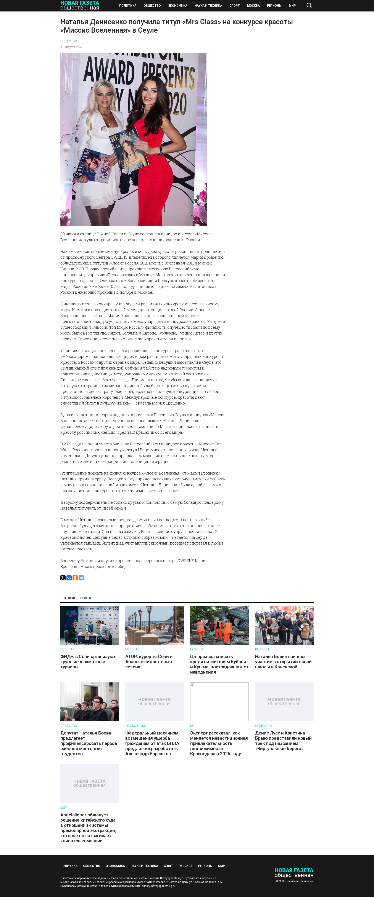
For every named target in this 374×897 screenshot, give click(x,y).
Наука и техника (208, 5)
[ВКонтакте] (69, 577)
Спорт (234, 5)
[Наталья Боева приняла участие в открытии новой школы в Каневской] (284, 643)
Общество (152, 5)
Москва (253, 5)
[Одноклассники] (75, 577)
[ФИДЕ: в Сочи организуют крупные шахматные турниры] (89, 643)
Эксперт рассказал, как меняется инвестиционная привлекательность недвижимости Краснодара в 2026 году (219, 743)
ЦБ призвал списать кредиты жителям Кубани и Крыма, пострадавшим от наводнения (219, 664)
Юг (192, 726)
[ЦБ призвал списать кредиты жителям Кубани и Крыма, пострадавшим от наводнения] (219, 643)
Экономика (177, 5)
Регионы (274, 5)
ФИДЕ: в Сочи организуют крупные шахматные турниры (88, 661)
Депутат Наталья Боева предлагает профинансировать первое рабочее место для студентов (88, 743)
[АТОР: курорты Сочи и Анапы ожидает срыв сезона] (154, 643)
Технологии (135, 726)
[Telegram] (81, 577)
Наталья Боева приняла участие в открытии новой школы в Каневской (283, 661)
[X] (63, 577)
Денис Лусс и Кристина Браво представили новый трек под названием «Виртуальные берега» (283, 740)
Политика (127, 5)
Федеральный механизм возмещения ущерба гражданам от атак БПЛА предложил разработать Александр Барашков (152, 743)
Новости (67, 649)
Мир (292, 5)
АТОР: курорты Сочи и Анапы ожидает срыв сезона (148, 661)
